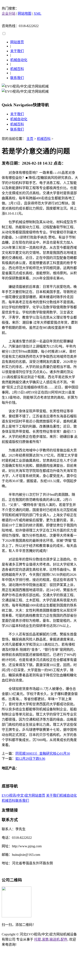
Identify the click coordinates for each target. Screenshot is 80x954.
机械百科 (17, 69)
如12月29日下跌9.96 (30, 758)
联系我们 (17, 78)
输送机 (54, 939)
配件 (64, 939)
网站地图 (24, 13)
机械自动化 (18, 60)
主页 (29, 139)
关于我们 (17, 51)
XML (37, 13)
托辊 (37, 939)
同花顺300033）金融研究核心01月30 (42, 753)
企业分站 (8, 13)
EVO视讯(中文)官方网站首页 (23, 795)
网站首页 (17, 42)
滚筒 (45, 939)
